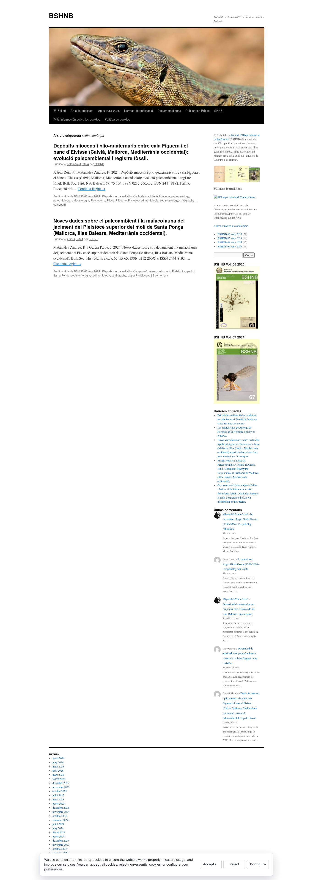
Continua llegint (91, 188)
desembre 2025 (60, 783)
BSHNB (61, 15)
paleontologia (80, 200)
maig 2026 (58, 766)
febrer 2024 (58, 832)
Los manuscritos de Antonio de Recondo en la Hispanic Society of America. (236, 431)
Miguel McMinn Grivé (235, 514)
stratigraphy (186, 200)
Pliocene (121, 200)
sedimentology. (100, 275)
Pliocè (110, 200)
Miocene (164, 196)
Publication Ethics (198, 110)
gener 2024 (58, 836)
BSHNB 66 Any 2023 (229, 234)
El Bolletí (60, 110)
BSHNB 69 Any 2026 (229, 246)
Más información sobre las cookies (77, 119)
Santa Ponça (61, 275)
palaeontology (180, 196)
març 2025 (58, 799)
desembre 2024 (60, 807)
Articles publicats (82, 110)
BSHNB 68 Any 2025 (229, 242)
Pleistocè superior (183, 271)
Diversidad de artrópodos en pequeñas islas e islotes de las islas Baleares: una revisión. (239, 609)
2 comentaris (161, 275)
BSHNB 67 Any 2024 (87, 196)
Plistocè (133, 200)
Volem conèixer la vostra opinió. (231, 226)
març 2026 (58, 774)
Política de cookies (117, 119)
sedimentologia (149, 200)
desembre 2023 (60, 840)
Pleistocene (98, 200)
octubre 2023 (59, 848)
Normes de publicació (138, 110)
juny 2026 (57, 762)
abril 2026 (57, 770)
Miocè (154, 196)
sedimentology (169, 200)
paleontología (62, 200)
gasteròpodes (146, 271)
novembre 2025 (60, 787)
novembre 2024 (60, 811)
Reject (234, 864)
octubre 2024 (59, 816)
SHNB (218, 110)
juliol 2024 (58, 824)
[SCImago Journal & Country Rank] (234, 197)
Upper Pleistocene (139, 275)
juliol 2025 (58, 795)
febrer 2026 (58, 779)
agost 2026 (58, 758)
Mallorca (143, 196)
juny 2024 (57, 828)
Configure (258, 864)
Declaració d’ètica (169, 110)
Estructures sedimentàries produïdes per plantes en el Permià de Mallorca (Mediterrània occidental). (237, 419)
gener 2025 (58, 803)
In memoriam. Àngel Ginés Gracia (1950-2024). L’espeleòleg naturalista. (241, 564)
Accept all (210, 864)
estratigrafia (129, 196)
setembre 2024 (60, 820)
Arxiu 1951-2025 (109, 110)
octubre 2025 (59, 791)
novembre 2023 (60, 844)
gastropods (164, 271)
